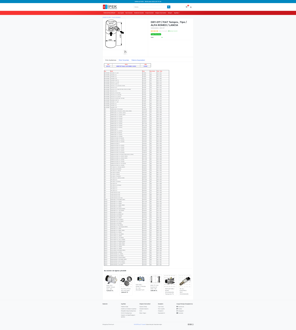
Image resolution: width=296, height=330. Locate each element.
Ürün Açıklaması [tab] (110, 60)
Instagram (181, 311)
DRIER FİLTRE (107, 17)
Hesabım (160, 311)
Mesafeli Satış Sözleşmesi (128, 311)
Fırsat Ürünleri (149, 13)
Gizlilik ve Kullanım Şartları (128, 309)
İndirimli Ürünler (139, 13)
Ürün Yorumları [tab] (124, 60)
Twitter (180, 309)
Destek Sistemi (144, 309)
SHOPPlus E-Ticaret (140, 324)
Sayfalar (176, 13)
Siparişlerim (161, 313)
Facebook (181, 306)
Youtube (180, 313)
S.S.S (141, 311)
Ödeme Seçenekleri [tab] (138, 60)
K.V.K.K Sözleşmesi (126, 313)
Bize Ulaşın (143, 313)
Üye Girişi (160, 306)
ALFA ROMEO (116, 17)
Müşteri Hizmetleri (160, 13)
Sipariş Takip (143, 306)
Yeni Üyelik (161, 309)
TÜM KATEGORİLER (109, 13)
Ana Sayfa (121, 13)
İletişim (170, 13)
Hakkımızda (124, 306)
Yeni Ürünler (129, 13)
